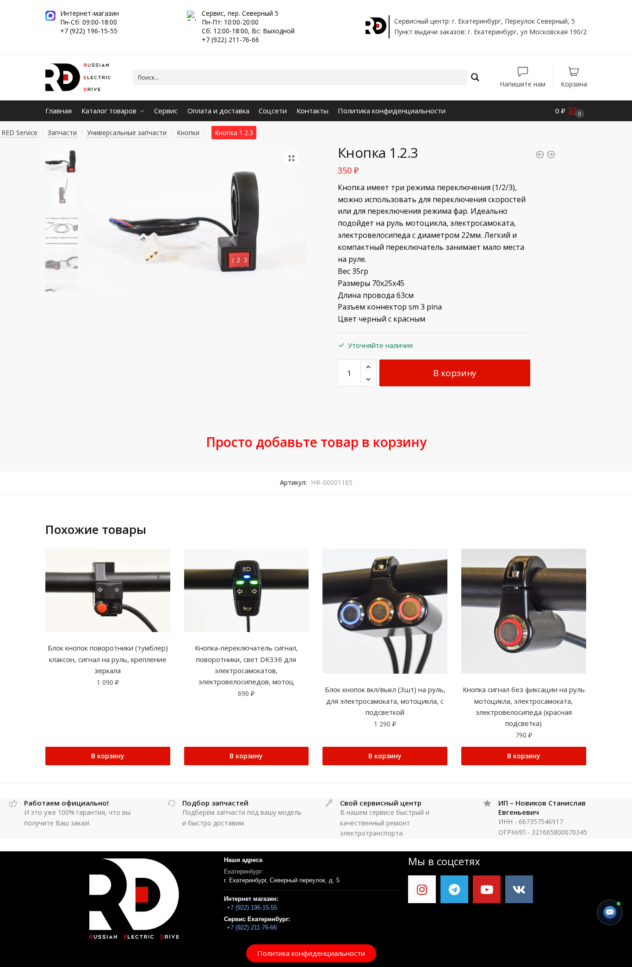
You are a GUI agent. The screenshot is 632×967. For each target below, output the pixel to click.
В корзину (455, 373)
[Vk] (519, 889)
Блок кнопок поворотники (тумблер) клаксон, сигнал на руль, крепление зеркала (108, 659)
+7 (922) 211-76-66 (252, 927)
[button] (311, 953)
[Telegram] (454, 889)
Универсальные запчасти (127, 132)
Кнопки (188, 132)
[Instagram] (422, 889)
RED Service (19, 132)
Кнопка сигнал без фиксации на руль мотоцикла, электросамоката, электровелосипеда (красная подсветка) (524, 706)
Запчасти (62, 132)
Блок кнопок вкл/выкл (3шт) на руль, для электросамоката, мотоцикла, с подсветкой (385, 701)
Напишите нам (522, 83)
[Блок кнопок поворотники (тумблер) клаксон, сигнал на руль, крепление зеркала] (107, 590)
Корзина (574, 83)
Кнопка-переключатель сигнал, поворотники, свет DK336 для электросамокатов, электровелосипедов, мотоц (246, 664)
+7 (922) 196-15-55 (252, 907)
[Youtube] (487, 889)
